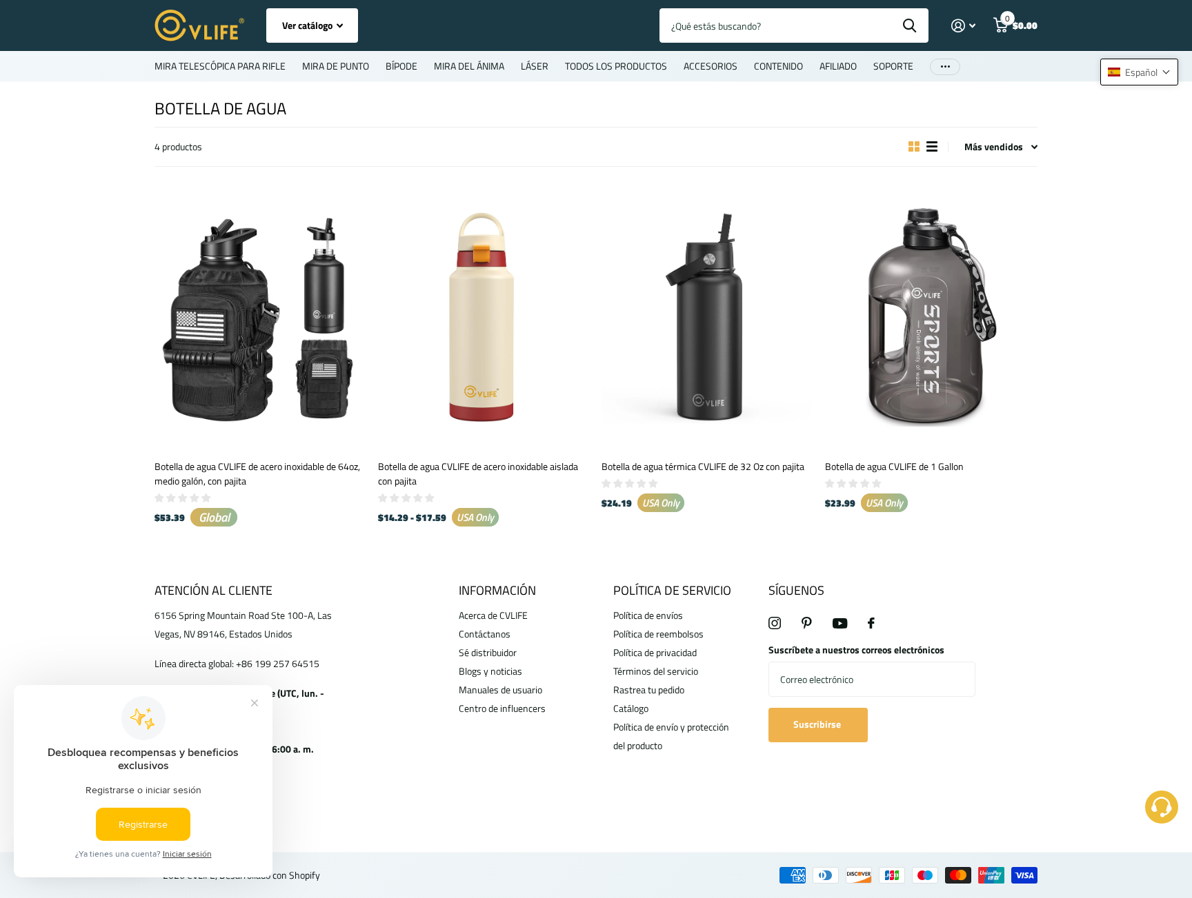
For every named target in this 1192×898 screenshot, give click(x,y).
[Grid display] (914, 147)
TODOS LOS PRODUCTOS (616, 66)
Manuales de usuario (500, 689)
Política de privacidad (655, 652)
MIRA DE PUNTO (335, 66)
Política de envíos (648, 615)
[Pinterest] (807, 623)
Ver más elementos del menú (945, 66)
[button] (1139, 72)
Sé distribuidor (488, 652)
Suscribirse (818, 724)
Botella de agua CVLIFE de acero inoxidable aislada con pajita (478, 473)
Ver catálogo (308, 25)
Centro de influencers (502, 708)
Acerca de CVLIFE (493, 615)
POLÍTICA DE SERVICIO (672, 590)
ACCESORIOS (710, 66)
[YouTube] (840, 623)
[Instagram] (774, 623)
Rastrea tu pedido (648, 689)
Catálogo (630, 708)
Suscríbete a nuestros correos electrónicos (856, 649)
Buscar (909, 25)
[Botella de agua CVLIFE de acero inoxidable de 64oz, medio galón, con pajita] (261, 317)
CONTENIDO (778, 66)
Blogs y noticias (490, 671)
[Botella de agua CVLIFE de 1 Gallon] (931, 317)
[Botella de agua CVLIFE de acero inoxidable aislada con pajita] (484, 317)
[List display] (931, 147)
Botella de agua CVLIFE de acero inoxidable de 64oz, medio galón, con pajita (257, 473)
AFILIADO (838, 66)
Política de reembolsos (658, 633)
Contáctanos (484, 633)
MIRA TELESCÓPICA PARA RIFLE (220, 66)
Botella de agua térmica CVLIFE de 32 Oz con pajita (703, 466)
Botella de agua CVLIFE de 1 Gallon (894, 466)
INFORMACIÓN (497, 590)
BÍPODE (401, 66)
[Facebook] (871, 623)
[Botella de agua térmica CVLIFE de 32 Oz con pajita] (708, 317)
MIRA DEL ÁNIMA (469, 66)
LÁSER (534, 66)
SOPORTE (893, 66)
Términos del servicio (655, 671)
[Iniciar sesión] (963, 25)
